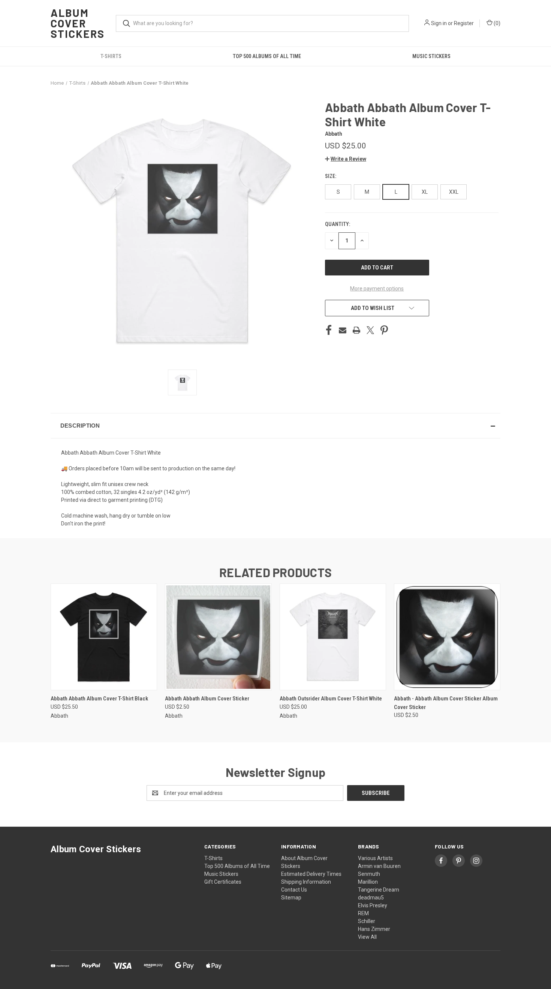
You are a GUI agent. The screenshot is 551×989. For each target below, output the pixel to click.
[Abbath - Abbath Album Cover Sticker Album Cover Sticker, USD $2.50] (447, 637)
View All (367, 937)
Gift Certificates (222, 882)
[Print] (356, 330)
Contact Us (294, 890)
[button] (345, 159)
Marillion (368, 882)
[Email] (342, 330)
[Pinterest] (384, 330)
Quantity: (337, 224)
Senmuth (369, 874)
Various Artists (375, 858)
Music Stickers (431, 56)
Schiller (366, 921)
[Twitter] (370, 330)
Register (464, 23)
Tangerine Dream (378, 890)
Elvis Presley (372, 905)
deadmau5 (371, 898)
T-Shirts (110, 56)
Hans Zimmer (374, 929)
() (496, 23)
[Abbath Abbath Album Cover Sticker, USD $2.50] (218, 637)
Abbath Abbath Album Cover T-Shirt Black (99, 698)
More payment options (377, 289)
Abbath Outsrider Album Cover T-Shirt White (331, 698)
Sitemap (291, 898)
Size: (331, 176)
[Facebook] (328, 330)
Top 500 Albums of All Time (267, 56)
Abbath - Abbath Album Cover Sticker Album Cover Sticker (446, 703)
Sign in (439, 23)
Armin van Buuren (379, 866)
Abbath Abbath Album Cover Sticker (207, 698)
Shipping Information (306, 882)
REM (363, 913)
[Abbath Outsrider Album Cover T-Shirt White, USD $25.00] (333, 637)
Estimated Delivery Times (311, 874)
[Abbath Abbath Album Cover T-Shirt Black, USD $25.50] (104, 637)
